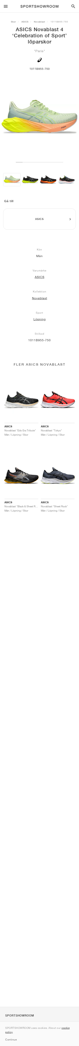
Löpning (39, 319)
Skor (13, 21)
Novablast (39, 21)
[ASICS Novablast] (30, 179)
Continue (11, 1039)
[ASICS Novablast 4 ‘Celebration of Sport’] (12, 179)
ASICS (24, 21)
